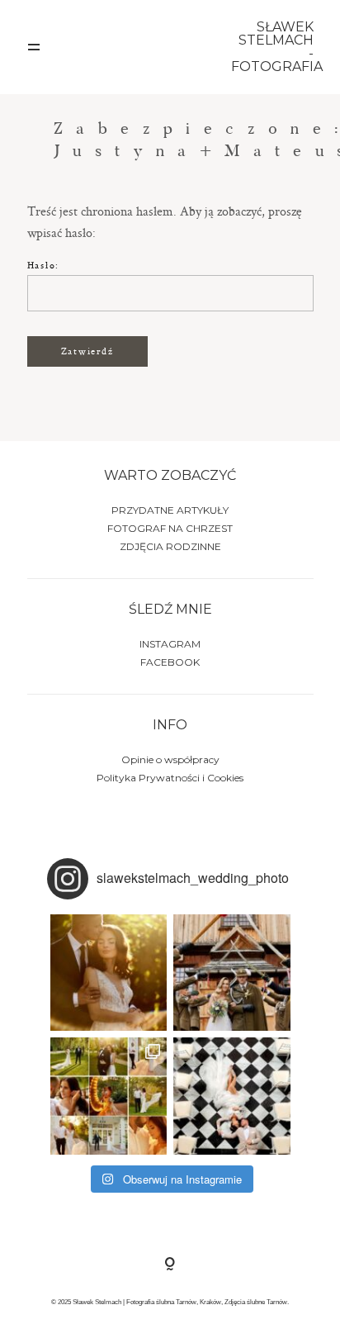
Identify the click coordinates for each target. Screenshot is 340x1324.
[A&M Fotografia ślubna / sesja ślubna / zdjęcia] (109, 1096)
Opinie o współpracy (170, 759)
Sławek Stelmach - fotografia (272, 47)
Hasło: (43, 265)
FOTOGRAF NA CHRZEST (170, 528)
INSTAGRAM (170, 644)
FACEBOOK (170, 662)
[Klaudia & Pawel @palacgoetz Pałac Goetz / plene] (231, 1096)
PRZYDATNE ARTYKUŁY (170, 510)
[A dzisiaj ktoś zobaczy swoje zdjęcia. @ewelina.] (231, 973)
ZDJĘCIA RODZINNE (170, 546)
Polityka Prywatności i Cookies (170, 777)
